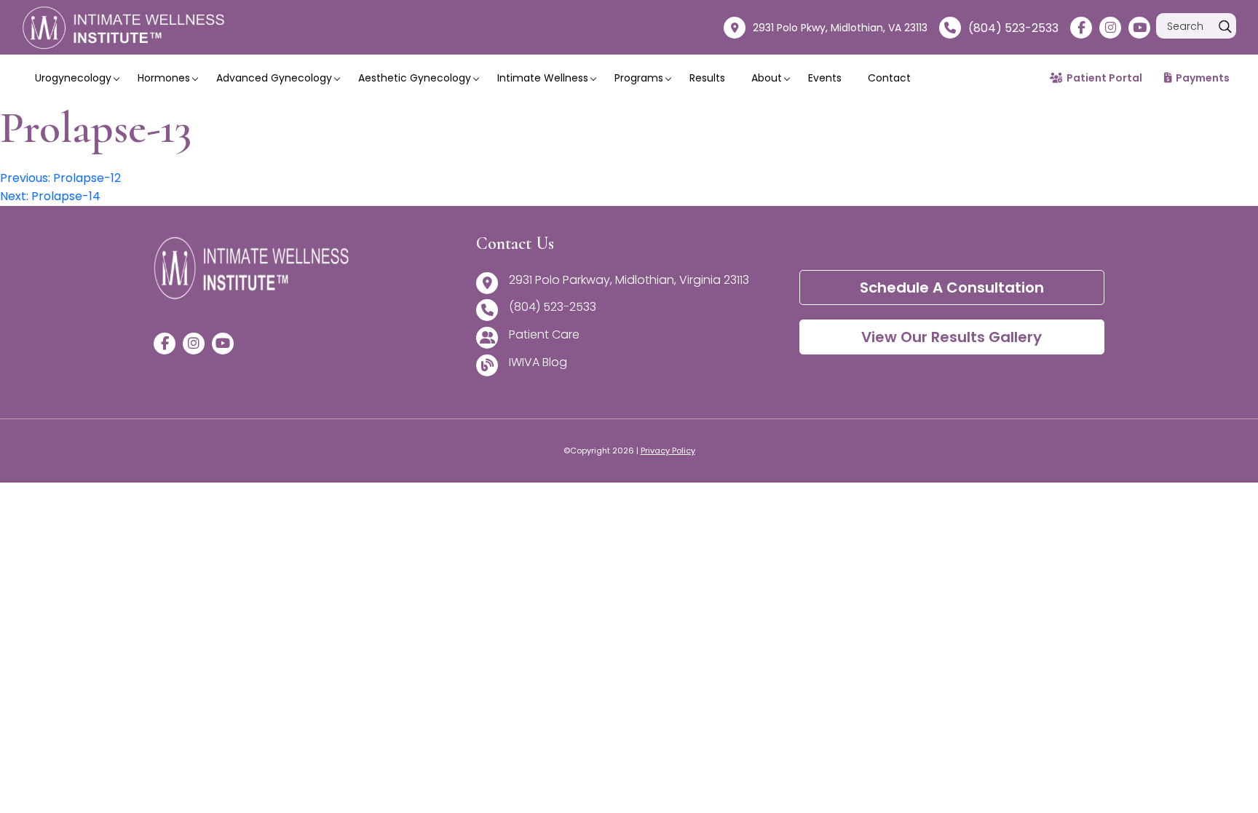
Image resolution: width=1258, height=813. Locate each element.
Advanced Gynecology (274, 78)
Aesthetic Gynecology (414, 78)
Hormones (164, 78)
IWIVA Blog (538, 362)
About (766, 78)
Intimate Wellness (542, 78)
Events (825, 78)
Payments (1203, 78)
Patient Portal (1104, 78)
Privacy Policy (668, 450)
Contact (889, 78)
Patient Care (544, 334)
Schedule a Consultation (952, 287)
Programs (638, 78)
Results (707, 78)
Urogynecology (73, 78)
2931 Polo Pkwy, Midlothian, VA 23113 (840, 27)
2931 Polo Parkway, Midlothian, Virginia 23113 (629, 279)
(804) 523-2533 (1013, 28)
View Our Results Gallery (951, 337)
